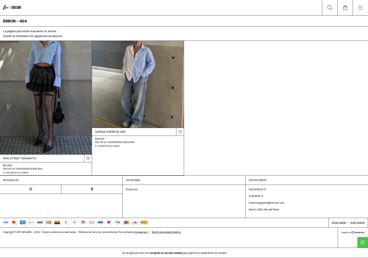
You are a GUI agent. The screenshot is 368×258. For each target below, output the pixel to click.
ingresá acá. (141, 232)
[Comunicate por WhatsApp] (362, 242)
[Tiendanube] (353, 232)
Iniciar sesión (339, 222)
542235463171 (257, 189)
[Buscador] (329, 7)
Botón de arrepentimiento (166, 232)
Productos (131, 189)
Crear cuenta (357, 222)
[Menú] (360, 7)
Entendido (237, 252)
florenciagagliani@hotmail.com (266, 202)
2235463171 (256, 196)
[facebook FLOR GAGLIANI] (92, 189)
